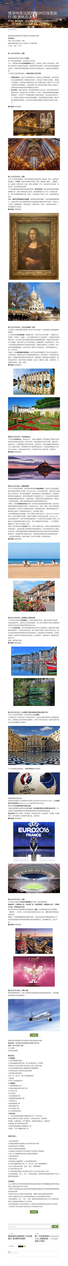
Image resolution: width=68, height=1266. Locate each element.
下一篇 (36, 1233)
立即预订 (34, 1212)
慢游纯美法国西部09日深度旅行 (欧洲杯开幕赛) (20, 1237)
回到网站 (7, 3)
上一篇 (11, 1233)
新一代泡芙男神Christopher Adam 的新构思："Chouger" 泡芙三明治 (47, 1238)
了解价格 (34, 1035)
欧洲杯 (11, 20)
